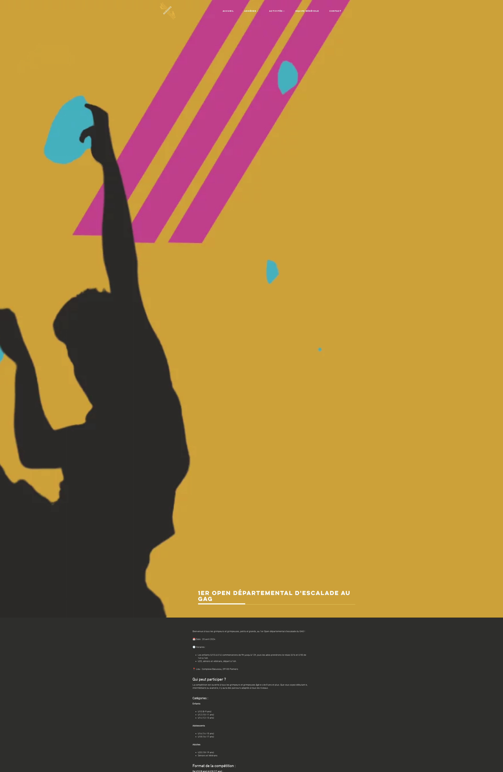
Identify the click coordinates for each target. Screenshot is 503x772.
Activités (276, 11)
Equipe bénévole (307, 11)
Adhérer (250, 11)
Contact (335, 11)
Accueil (228, 11)
